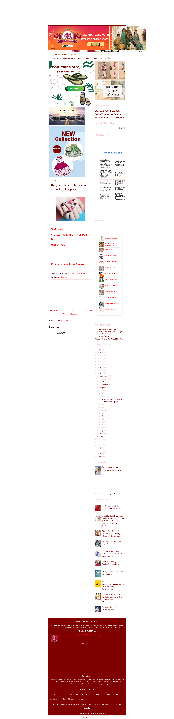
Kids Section (106, 58)
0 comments (81, 273)
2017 (100, 439)
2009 (100, 456)
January (103, 436)
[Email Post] (85, 273)
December (104, 376)
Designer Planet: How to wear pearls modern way (113, 572)
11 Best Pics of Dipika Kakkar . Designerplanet (111, 507)
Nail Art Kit (58, 245)
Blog (59, 58)
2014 (100, 445)
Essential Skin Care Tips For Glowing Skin (105, 196)
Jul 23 (104, 413)
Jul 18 (104, 419)
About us (66, 58)
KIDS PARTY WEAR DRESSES (120, 182)
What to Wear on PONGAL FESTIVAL (109, 339)
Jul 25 (104, 407)
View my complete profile (105, 494)
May (101, 430)
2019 (100, 370)
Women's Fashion (92, 58)
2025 (100, 352)
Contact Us (87, 717)
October (103, 381)
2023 (100, 358)
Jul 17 (104, 422)
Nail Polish (57, 229)
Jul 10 (104, 427)
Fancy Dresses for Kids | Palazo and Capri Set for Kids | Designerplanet (113, 553)
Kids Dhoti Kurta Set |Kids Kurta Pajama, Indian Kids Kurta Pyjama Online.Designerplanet (112, 598)
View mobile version (70, 314)
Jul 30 (104, 396)
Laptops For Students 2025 (105, 182)
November (104, 379)
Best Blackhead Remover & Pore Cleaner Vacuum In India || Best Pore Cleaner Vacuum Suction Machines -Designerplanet (110, 521)
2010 (100, 454)
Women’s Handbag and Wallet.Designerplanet (110, 562)
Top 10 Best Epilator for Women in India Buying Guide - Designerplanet (111, 533)
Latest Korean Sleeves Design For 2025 (105, 189)
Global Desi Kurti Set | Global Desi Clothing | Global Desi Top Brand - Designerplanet (113, 585)
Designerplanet (111, 468)
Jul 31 (104, 393)
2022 (100, 361)
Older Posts (88, 310)
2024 (100, 355)
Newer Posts (53, 310)
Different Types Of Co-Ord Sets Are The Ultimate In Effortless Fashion (106, 174)
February (103, 433)
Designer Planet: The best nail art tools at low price (69, 187)
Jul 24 (104, 410)
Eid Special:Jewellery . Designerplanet (110, 608)
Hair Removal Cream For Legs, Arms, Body (111, 542)
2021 (100, 364)
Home (53, 58)
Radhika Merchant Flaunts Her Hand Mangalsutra (120, 196)
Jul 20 (104, 416)
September (104, 384)
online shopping (61, 277)
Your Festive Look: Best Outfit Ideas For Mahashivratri (121, 163)
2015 (100, 442)
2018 (100, 373)
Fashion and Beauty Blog (106, 329)
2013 (100, 448)
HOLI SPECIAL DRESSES (121, 189)
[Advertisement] (87, 12)
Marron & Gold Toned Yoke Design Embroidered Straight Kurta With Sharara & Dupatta (109, 114)
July (101, 390)
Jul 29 (104, 404)
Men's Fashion (77, 58)
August (102, 387)
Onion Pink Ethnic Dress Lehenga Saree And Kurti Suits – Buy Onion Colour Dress (106, 163)
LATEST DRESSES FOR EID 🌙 (121, 174)
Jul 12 (104, 425)
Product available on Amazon (68, 264)
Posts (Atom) (64, 320)
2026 (100, 350)
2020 (100, 367)
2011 (100, 451)
